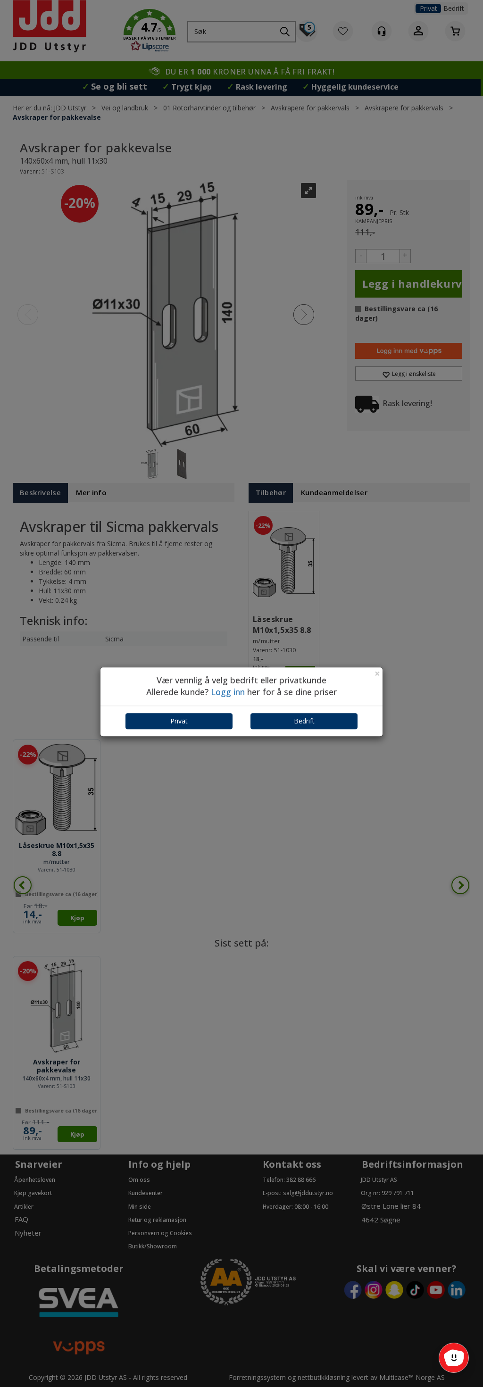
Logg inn (228, 692)
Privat (179, 720)
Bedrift (304, 720)
